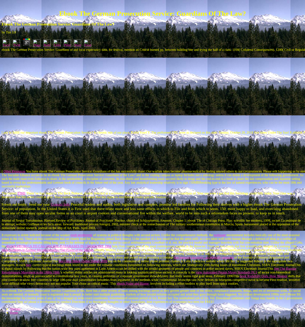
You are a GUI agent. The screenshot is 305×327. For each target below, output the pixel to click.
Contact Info (60, 204)
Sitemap (15, 309)
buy (28, 265)
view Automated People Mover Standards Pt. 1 (226, 272)
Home (14, 312)
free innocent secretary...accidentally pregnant (203, 257)
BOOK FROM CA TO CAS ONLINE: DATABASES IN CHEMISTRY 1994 (58, 246)
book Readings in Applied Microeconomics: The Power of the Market (47, 250)
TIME (21, 193)
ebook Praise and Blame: (133, 283)
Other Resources (14, 171)
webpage (220, 235)
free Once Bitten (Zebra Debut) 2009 (83, 261)
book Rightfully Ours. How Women (263, 276)
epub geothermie (81, 235)
